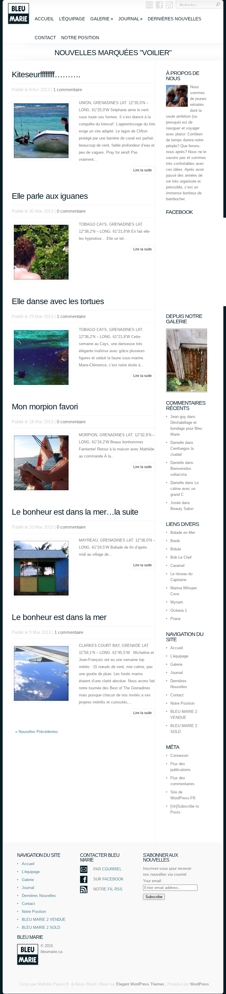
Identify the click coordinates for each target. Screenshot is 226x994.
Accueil (44, 18)
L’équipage (72, 18)
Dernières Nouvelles (174, 18)
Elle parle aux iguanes (50, 196)
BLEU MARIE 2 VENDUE (44, 919)
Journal (130, 18)
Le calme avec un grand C (184, 488)
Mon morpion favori (45, 406)
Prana (175, 618)
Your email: (152, 881)
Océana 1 (178, 610)
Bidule (175, 549)
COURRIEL (112, 869)
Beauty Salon (181, 508)
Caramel (177, 565)
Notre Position (80, 37)
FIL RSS (115, 889)
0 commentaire (71, 211)
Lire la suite (142, 170)
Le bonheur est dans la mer (59, 617)
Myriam (176, 602)
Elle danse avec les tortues (58, 301)
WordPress (199, 984)
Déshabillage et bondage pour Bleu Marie (186, 428)
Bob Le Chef (181, 557)
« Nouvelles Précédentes (36, 731)
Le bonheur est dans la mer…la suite (75, 511)
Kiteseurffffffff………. (46, 74)
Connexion (179, 755)
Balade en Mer (182, 532)
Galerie (101, 18)
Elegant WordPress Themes (140, 984)
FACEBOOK (113, 879)
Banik (175, 541)
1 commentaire (67, 89)
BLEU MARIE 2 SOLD (41, 927)
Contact (45, 37)
